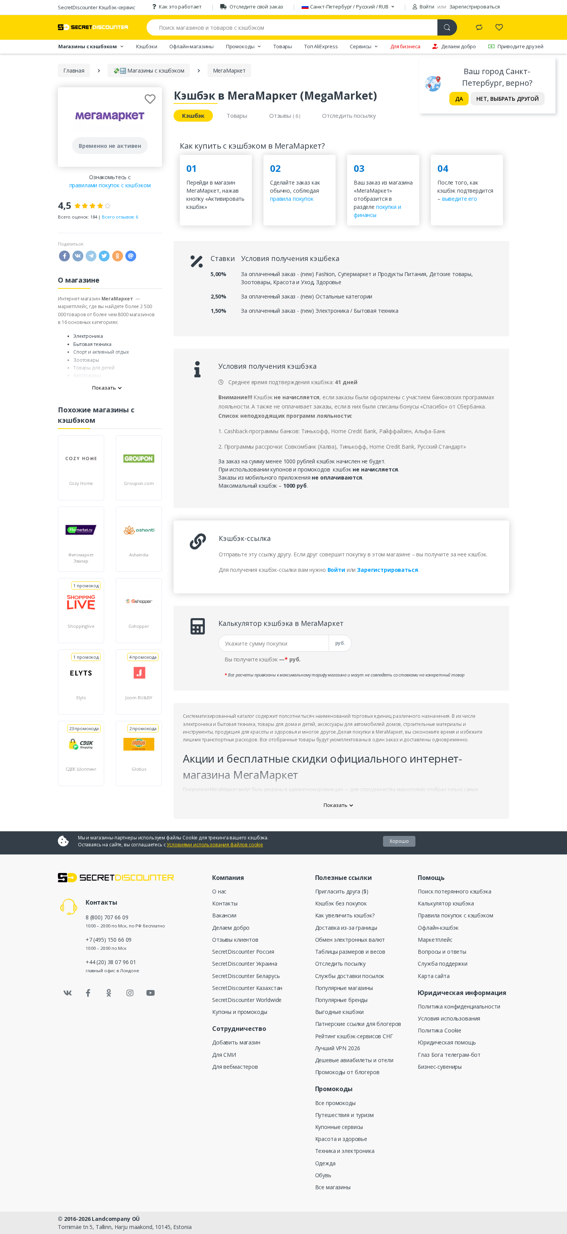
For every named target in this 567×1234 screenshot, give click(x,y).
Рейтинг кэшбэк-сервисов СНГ (354, 1036)
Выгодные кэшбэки (339, 1011)
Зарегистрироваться (474, 6)
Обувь (323, 1175)
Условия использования (449, 1018)
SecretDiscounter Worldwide (247, 999)
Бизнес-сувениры (440, 1066)
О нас (219, 891)
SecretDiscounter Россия (243, 951)
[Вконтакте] (67, 993)
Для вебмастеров (235, 1066)
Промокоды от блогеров (347, 1072)
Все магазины (333, 1187)
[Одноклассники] (109, 993)
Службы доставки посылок (350, 976)
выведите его (459, 198)
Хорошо (399, 841)
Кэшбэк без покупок (341, 903)
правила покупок (292, 198)
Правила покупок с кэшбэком (455, 915)
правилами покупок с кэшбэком (110, 185)
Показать (104, 387)
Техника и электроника (345, 1150)
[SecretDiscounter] (93, 27)
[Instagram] (130, 993)
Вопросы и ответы (442, 951)
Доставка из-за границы (346, 927)
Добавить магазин (236, 1042)
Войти (426, 6)
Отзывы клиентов (235, 939)
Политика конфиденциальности (459, 1006)
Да (459, 98)
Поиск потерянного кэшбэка (454, 891)
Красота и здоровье (341, 1138)
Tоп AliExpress (321, 46)
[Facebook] (88, 993)
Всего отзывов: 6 (120, 217)
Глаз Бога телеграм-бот (449, 1054)
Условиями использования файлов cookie (215, 844)
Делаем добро (458, 46)
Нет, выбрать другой (507, 98)
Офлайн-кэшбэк (438, 927)
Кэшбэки (146, 46)
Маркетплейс (435, 939)
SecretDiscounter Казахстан (247, 988)
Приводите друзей (520, 46)
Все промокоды (335, 1103)
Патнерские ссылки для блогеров (358, 1023)
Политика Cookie (439, 1030)
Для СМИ (224, 1054)
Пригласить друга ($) (341, 891)
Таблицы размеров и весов (350, 951)
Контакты (225, 903)
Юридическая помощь (447, 1042)
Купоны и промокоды (239, 1011)
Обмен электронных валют (350, 939)
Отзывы (284, 115)
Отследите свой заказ (256, 6)
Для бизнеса (405, 46)
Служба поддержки (442, 963)
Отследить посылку (349, 115)
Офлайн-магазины (191, 46)
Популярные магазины (344, 988)
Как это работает (180, 6)
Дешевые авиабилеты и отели (354, 1060)
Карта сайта (433, 976)
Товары (282, 46)
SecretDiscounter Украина (244, 963)
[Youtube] (150, 993)
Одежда (325, 1163)
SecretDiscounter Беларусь (246, 976)
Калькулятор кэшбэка (446, 903)
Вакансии (224, 915)
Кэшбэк (193, 115)
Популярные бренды (341, 999)
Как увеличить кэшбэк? (345, 915)
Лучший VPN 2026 (337, 1048)
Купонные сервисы (339, 1127)
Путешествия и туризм (344, 1115)
